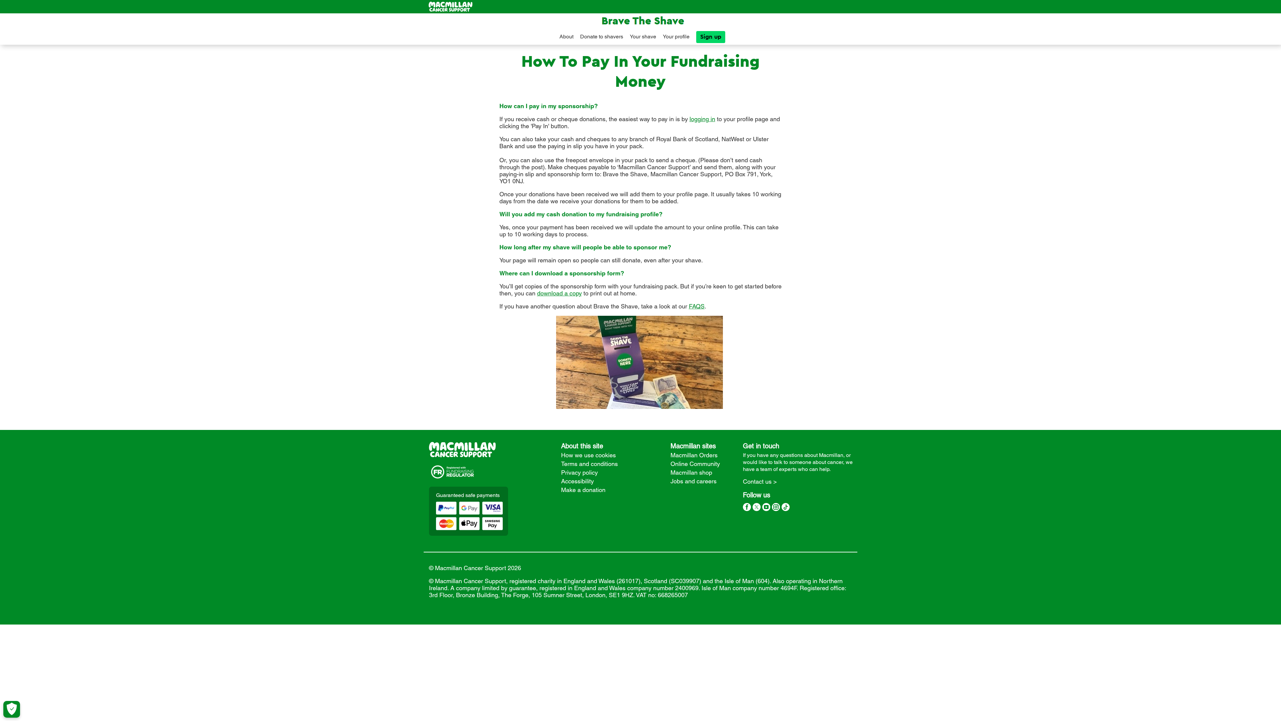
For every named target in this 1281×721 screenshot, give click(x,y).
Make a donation (583, 489)
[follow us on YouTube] (766, 508)
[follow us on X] (757, 508)
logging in (702, 119)
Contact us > (760, 481)
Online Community (695, 463)
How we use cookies (588, 455)
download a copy (559, 293)
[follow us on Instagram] (776, 508)
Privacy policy (579, 472)
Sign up (710, 37)
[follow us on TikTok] (786, 508)
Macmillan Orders (694, 455)
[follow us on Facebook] (747, 508)
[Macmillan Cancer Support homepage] (450, 6)
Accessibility (577, 481)
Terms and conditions (589, 463)
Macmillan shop (691, 472)
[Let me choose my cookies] (11, 709)
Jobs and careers (694, 481)
